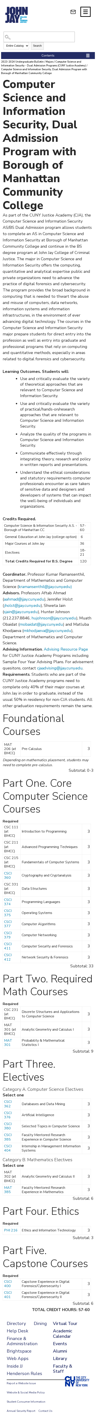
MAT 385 (8, 1189)
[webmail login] (73, 12)
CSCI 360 (8, 875)
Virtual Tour (65, 1323)
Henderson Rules (24, 1374)
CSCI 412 (8, 957)
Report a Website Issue (21, 1383)
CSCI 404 (8, 1148)
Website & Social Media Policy (26, 1392)
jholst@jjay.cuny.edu (22, 605)
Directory (16, 1323)
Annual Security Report (21, 1411)
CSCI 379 (8, 935)
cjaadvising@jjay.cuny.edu (60, 668)
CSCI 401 (8, 1294)
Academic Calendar (62, 1333)
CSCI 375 (8, 913)
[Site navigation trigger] (85, 12)
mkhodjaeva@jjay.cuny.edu (47, 630)
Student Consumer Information (26, 1402)
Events (60, 1344)
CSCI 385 (8, 1137)
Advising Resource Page (66, 649)
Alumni (60, 1351)
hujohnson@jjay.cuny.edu (53, 618)
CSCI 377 (8, 924)
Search (37, 45)
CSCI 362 (8, 1103)
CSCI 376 (8, 1115)
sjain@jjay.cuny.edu (21, 611)
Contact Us (45, 1411)
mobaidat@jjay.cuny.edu (41, 624)
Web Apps (18, 1358)
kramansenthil (31, 586)
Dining (40, 1323)
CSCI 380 (8, 1126)
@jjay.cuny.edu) (58, 586)
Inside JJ (15, 1366)
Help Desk (17, 1331)
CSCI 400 (8, 1283)
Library (60, 1358)
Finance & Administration (22, 1341)
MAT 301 (8, 1042)
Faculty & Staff (62, 1368)
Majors (49, 61)
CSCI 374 (8, 902)
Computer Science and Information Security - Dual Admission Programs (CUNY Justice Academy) (43, 63)
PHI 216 (11, 1230)
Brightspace (19, 1351)
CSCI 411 (8, 946)
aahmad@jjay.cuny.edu (24, 599)
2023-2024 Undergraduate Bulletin (22, 61)
